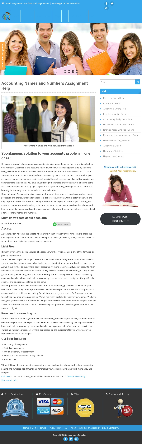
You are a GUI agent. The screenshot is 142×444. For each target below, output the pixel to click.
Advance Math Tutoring (119, 394)
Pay (65, 16)
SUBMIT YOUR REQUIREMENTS (120, 219)
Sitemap (42, 428)
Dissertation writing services (116, 140)
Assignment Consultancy (78, 435)
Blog (34, 428)
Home (15, 16)
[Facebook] (106, 3)
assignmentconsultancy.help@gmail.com (31, 3)
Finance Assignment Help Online (118, 124)
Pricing (73, 428)
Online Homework (111, 103)
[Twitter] (112, 3)
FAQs (57, 16)
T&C (65, 428)
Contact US (114, 428)
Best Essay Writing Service (115, 114)
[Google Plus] (106, 8)
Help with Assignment (113, 156)
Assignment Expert (112, 145)
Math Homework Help (113, 98)
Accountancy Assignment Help (117, 119)
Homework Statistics (113, 151)
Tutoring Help (78, 16)
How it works (44, 16)
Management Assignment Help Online (121, 135)
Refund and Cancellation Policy (92, 428)
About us (27, 16)
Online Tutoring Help (13, 394)
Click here (5, 376)
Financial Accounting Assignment (118, 129)
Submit (94, 16)
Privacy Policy (54, 428)
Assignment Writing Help (114, 108)
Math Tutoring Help (47, 394)
